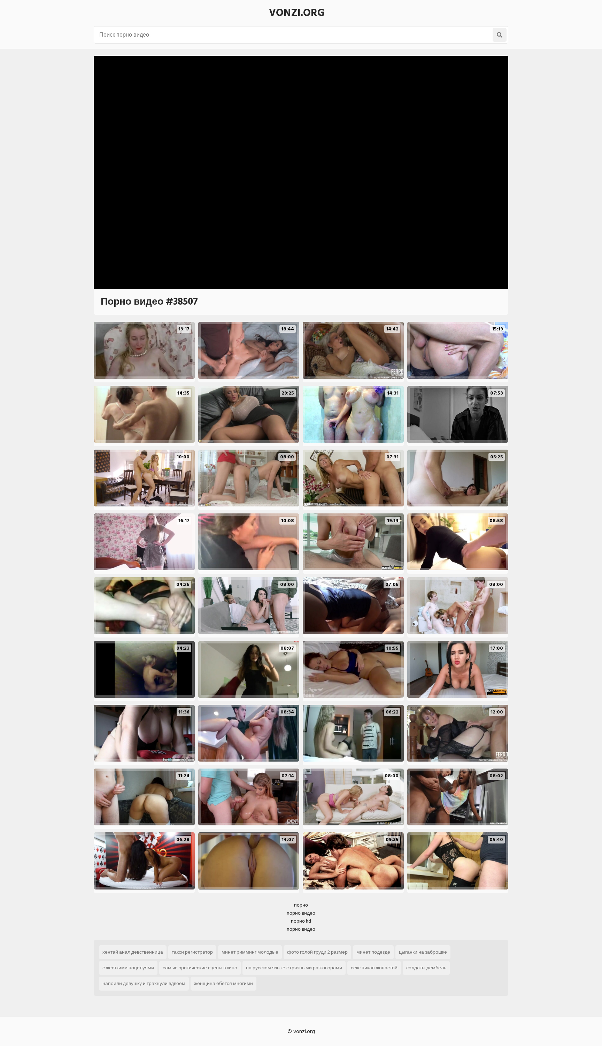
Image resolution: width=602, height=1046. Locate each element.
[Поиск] (500, 35)
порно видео (301, 913)
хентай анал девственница (132, 952)
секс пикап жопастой (374, 968)
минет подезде (373, 952)
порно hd (301, 921)
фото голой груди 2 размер (317, 952)
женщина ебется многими (223, 983)
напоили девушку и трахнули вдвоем (143, 983)
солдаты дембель (426, 968)
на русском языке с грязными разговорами (294, 968)
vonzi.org (297, 13)
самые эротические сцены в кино (200, 968)
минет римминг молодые (250, 952)
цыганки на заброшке (423, 952)
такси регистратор (192, 952)
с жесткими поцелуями (128, 968)
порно (301, 905)
